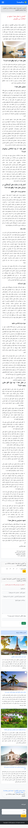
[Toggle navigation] (3, 2)
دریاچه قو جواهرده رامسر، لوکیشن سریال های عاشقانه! (15, 729)
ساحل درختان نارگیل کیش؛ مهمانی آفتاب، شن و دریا (15, 692)
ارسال (23, 623)
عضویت (23, 816)
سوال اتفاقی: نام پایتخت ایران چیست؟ (17, 616)
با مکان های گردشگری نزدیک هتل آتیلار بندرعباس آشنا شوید (15, 767)
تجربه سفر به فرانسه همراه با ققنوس (18, 657)
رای (24, 571)
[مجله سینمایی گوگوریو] (22, 2)
